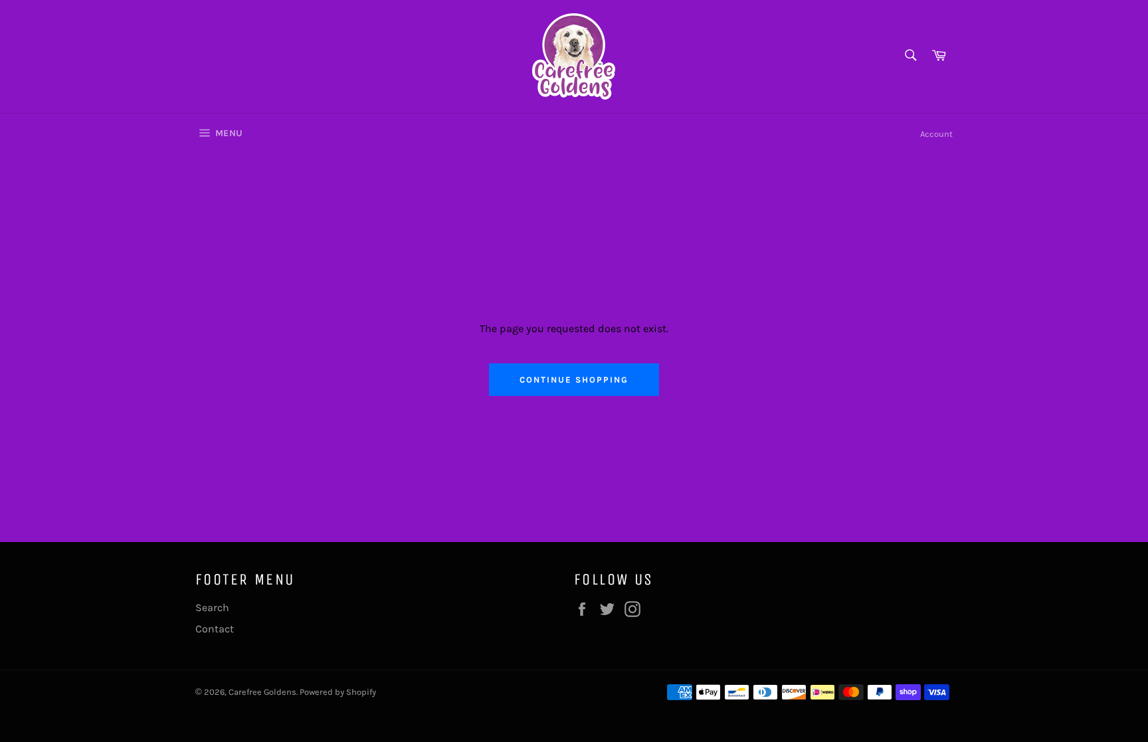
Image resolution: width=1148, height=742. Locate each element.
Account (936, 134)
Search (212, 607)
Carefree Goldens (262, 692)
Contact (214, 628)
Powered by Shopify (338, 692)
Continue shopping (574, 380)
